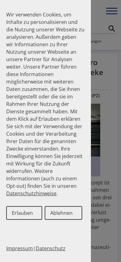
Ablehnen (61, 213)
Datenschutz (50, 248)
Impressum (19, 248)
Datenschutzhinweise (31, 193)
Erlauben (22, 213)
